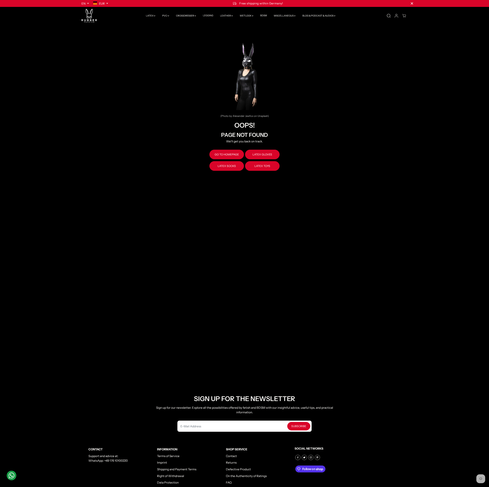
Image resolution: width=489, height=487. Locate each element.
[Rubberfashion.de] (89, 15)
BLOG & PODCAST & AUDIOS (318, 15)
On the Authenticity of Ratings (246, 476)
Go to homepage (227, 154)
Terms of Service (168, 456)
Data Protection (168, 482)
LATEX (150, 15)
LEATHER (225, 15)
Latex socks (227, 166)
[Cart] (404, 15)
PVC (165, 15)
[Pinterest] (317, 457)
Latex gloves (262, 154)
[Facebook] (298, 457)
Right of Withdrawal (170, 476)
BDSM (263, 15)
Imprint (162, 462)
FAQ (229, 482)
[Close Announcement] (412, 3)
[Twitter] (304, 457)
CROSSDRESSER (185, 15)
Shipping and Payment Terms (176, 469)
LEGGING (208, 15)
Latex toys (262, 166)
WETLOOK (246, 15)
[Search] (388, 15)
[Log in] (396, 15)
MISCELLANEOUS (284, 15)
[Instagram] (311, 457)
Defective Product (238, 469)
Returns (231, 462)
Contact (231, 456)
